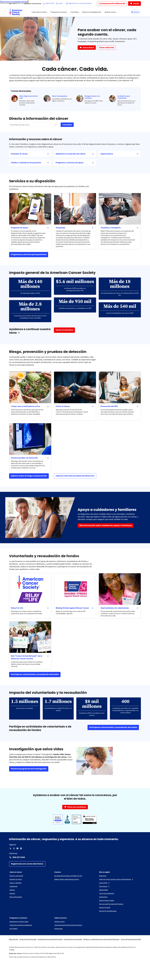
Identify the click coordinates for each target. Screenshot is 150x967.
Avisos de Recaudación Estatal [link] (131, 939)
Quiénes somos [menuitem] (110, 12)
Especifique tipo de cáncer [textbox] (20, 125)
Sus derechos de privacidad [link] (73, 939)
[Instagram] (14, 848)
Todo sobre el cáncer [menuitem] (39, 12)
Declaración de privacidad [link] (28, 939)
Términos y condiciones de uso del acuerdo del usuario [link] (101, 939)
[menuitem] (15, 12)
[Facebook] (17, 848)
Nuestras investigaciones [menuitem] (91, 12)
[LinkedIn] (21, 848)
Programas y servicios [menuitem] (59, 12)
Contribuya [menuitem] (74, 12)
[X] (10, 848)
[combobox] (33, 125)
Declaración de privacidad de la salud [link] (50, 939)
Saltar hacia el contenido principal (14, 1)
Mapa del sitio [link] (13, 939)
